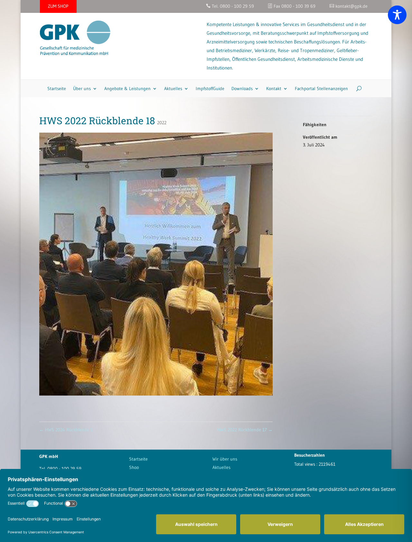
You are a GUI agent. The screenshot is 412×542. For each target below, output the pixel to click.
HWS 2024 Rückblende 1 (66, 430)
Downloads (242, 88)
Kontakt (273, 88)
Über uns (82, 88)
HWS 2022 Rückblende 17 (245, 430)
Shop (134, 467)
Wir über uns (224, 459)
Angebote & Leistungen (127, 88)
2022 (161, 123)
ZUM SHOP (58, 6)
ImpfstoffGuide (210, 88)
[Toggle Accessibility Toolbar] (397, 15)
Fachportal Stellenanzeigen (321, 88)
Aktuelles (173, 88)
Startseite (56, 88)
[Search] (356, 88)
